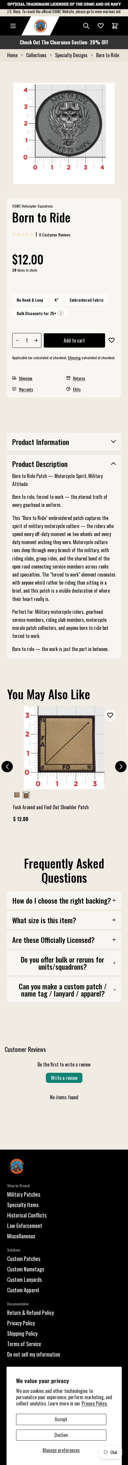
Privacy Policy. (94, 1403)
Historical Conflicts (26, 1215)
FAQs (77, 389)
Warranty (26, 389)
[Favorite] (101, 26)
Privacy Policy (21, 1323)
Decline (61, 1434)
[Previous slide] (7, 767)
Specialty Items (22, 1205)
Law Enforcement (24, 1225)
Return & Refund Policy (30, 1312)
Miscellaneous (21, 1236)
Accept (61, 1419)
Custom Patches (23, 1258)
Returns (79, 378)
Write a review (64, 1077)
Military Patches (23, 1194)
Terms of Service (24, 1344)
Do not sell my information (33, 1354)
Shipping (74, 357)
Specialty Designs (71, 55)
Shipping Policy (22, 1333)
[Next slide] (121, 767)
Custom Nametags (25, 1269)
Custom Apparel (23, 1290)
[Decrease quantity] (17, 340)
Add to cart (74, 340)
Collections (36, 55)
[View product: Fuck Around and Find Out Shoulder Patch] (64, 767)
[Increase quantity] (36, 340)
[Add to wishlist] (111, 340)
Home (12, 55)
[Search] (86, 26)
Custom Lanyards (24, 1279)
